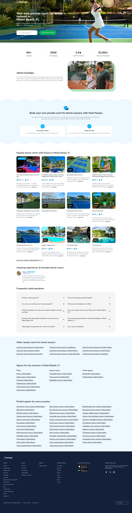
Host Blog (5, 477)
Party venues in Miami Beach (59, 433)
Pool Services (6, 482)
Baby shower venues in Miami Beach (62, 407)
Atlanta (58, 472)
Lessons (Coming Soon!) (8, 484)
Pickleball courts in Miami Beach (61, 374)
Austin (58, 475)
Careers (5, 465)
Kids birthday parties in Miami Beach (62, 429)
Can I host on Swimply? (76, 327)
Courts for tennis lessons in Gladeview (63, 347)
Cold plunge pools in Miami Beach (28, 387)
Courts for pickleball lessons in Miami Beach (97, 420)
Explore (5, 493)
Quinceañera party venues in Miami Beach (96, 439)
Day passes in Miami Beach (25, 423)
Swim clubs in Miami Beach (25, 442)
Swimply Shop (6, 468)
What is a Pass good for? (30, 298)
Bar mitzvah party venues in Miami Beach (64, 410)
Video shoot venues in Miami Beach (62, 446)
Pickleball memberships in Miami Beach (63, 436)
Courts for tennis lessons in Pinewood (29, 354)
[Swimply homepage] (66, 2)
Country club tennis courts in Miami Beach (64, 420)
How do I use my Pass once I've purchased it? (37, 304)
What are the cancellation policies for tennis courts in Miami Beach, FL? (40, 319)
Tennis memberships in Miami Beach (28, 446)
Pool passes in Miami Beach (25, 439)
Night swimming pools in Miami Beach (29, 433)
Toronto (59, 482)
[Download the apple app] (83, 466)
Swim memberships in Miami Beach (62, 442)
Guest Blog (5, 475)
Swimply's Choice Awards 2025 (10, 479)
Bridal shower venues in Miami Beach (62, 413)
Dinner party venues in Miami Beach (62, 423)
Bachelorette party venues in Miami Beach (96, 407)
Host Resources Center (26, 475)
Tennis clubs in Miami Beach (92, 442)
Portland (59, 470)
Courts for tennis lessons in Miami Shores (64, 351)
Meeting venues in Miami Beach (93, 429)
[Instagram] (114, 472)
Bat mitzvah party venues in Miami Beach (96, 410)
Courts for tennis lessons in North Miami (96, 351)
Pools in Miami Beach (23, 374)
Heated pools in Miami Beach (26, 383)
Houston (59, 477)
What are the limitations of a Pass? (80, 304)
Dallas (58, 479)
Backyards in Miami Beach (91, 374)
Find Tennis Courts (48, 33)
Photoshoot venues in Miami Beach (94, 433)
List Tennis (23, 468)
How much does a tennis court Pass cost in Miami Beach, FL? (87, 311)
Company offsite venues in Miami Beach (95, 413)
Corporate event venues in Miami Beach (63, 416)
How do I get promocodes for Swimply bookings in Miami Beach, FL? (87, 319)
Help (4, 486)
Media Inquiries (6, 470)
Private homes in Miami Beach (92, 377)
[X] (110, 472)
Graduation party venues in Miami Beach (96, 426)
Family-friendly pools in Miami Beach (62, 426)
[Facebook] (106, 472)
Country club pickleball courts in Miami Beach (98, 416)
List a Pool (23, 465)
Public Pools (6, 496)
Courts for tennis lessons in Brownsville (30, 347)
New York (59, 468)
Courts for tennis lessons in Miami (27, 351)
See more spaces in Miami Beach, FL (28, 260)
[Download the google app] (83, 470)
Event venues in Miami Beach (26, 426)
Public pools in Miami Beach (26, 390)
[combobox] (26, 32)
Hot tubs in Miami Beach (24, 380)
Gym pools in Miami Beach (25, 429)
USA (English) (120, 502)
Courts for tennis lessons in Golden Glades (97, 347)
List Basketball (24, 472)
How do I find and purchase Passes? (80, 298)
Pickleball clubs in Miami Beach (27, 436)
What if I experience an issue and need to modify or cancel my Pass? (42, 311)
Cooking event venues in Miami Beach (29, 416)
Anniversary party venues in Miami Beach (30, 407)
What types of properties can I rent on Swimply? (38, 327)
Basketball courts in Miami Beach (61, 380)
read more (34, 187)
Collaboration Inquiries (8, 491)
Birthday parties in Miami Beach (27, 413)
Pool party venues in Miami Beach (94, 436)
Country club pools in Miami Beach (28, 420)
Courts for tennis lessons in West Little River (65, 354)
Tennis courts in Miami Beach (59, 377)
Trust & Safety (6, 489)
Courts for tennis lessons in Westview (95, 354)
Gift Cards (5, 472)
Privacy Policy (35, 502)
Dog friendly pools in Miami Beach (94, 423)
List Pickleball (24, 470)
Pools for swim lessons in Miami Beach (63, 439)
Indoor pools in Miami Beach (26, 377)
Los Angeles (59, 465)
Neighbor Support (43, 465)
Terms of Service (27, 502)
